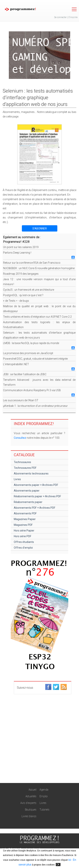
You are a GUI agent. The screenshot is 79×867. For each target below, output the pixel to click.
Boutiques (30, 809)
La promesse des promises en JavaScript (28, 353)
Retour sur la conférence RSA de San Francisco (31, 262)
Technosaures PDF (25, 467)
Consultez (20, 437)
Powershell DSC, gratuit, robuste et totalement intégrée (35, 358)
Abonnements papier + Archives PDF (36, 484)
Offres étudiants (24, 541)
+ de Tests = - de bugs (16, 300)
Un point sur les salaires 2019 (21, 247)
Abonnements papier (27, 490)
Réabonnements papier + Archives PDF (37, 496)
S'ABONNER (39, 228)
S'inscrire (72, 17)
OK (58, 864)
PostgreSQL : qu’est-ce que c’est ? (23, 295)
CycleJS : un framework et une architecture (28, 289)
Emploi (44, 796)
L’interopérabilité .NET (16, 364)
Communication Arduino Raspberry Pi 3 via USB (32, 390)
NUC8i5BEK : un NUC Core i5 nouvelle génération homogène (39, 268)
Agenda (44, 789)
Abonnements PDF (25, 513)
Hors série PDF (22, 536)
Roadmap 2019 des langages (21, 273)
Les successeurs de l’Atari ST (20, 400)
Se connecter (60, 17)
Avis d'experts (28, 802)
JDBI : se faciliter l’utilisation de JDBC (24, 374)
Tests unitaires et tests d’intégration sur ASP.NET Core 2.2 (37, 316)
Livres (17, 479)
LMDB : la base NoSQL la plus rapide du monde (31, 343)
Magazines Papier (25, 519)
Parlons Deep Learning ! (17, 252)
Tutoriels (44, 809)
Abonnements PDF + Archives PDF (34, 507)
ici (69, 859)
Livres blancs (28, 816)
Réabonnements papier (28, 502)
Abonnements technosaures (31, 473)
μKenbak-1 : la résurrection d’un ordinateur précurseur (35, 405)
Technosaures (22, 462)
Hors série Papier (24, 530)
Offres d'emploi (23, 547)
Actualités (31, 796)
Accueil (32, 789)
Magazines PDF (23, 524)
